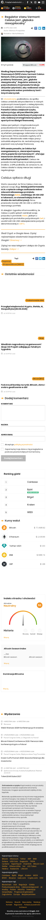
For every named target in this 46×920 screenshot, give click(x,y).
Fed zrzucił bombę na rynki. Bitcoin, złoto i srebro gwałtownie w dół (23, 386)
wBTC (22, 223)
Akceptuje (19, 444)
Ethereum (17, 6)
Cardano (5, 863)
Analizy (5, 889)
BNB (28, 6)
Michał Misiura (18, 33)
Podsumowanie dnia (35, 300)
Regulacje (6, 261)
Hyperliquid (16, 863)
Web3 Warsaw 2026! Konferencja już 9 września (22, 728)
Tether (23, 858)
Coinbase (32, 482)
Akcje (41, 338)
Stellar (5, 866)
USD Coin (14, 861)
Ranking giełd (12, 473)
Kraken (31, 505)
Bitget (30, 497)
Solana (5, 861)
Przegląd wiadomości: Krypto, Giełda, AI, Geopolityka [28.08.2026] (14, 2)
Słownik (17, 902)
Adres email (7, 434)
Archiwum (23, 907)
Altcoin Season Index (15, 648)
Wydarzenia (12, 714)
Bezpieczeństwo (29, 894)
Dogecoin (24, 861)
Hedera (5, 868)
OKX (41, 878)
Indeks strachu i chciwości (19, 598)
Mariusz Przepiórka (17, 30)
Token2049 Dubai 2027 (11, 776)
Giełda (31, 884)
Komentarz (7, 403)
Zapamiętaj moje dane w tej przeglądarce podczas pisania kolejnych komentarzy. (24, 450)
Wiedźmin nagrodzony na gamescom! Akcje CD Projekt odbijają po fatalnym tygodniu (21, 347)
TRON (32, 861)
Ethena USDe (15, 866)
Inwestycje (30, 889)
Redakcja (36, 902)
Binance (12, 878)
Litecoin (24, 868)
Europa (17, 894)
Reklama (9, 902)
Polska (13, 889)
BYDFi (4, 878)
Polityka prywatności (32, 904)
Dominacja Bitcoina (13, 674)
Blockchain (6, 884)
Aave (17, 194)
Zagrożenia (7, 894)
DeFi (42, 218)
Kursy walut (12, 520)
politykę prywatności (23, 444)
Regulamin (18, 904)
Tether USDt (15, 545)
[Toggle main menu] (43, 2)
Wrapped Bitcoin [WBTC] (13, 264)
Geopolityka (7, 892)
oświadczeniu (9, 99)
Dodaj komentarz (13, 458)
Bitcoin (6, 6)
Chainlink (27, 863)
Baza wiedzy (27, 902)
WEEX (30, 512)
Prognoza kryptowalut (23, 892)
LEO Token (31, 866)
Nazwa (4, 424)
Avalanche (14, 868)
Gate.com (22, 878)
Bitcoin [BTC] (38, 378)
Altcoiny (21, 889)
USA (15, 884)
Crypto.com (33, 878)
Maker (25, 215)
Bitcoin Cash (38, 863)
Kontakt (9, 904)
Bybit (30, 490)
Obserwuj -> (15, 240)
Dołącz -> (14, 249)
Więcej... (6, 689)
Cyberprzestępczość (30, 887)
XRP (39, 6)
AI (41, 887)
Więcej (6, 637)
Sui (23, 866)
